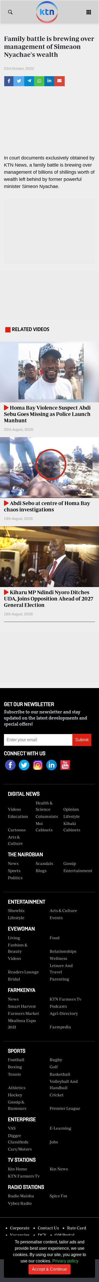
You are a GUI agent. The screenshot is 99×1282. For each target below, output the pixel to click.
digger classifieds (18, 1138)
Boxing (15, 1066)
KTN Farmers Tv (24, 1176)
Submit (81, 740)
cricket (57, 1094)
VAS (12, 1128)
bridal (14, 979)
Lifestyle (71, 816)
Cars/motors (20, 1149)
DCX (42, 1235)
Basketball (60, 1074)
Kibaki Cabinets (71, 826)
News (13, 863)
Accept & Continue (49, 1269)
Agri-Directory (64, 1013)
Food (54, 937)
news (13, 999)
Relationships (63, 951)
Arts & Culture (15, 840)
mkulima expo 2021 (22, 1023)
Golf (54, 1066)
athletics (16, 1087)
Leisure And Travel (61, 968)
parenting (59, 979)
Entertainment (75, 870)
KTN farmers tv (65, 999)
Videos (14, 958)
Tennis (14, 1074)
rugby (56, 1059)
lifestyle (16, 917)
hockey (15, 1094)
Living (14, 937)
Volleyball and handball (64, 1084)
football (16, 1059)
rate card (76, 1227)
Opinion (71, 809)
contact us (48, 1227)
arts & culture (63, 910)
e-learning (60, 1128)
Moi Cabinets (44, 826)
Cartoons (17, 829)
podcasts (58, 1006)
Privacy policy (65, 1261)
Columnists (47, 816)
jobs (54, 1141)
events (56, 917)
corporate (20, 1227)
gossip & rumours (17, 1105)
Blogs (41, 870)
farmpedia (60, 1026)
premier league (65, 1108)
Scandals (44, 863)
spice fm (58, 1195)
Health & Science (44, 806)
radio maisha (21, 1195)
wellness (58, 958)
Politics (15, 877)
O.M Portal (64, 1235)
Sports (14, 870)
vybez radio (20, 1203)
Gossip (69, 863)
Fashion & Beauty (17, 948)
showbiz (16, 910)
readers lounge (23, 971)
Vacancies (20, 1235)
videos (14, 809)
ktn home (17, 1168)
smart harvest (22, 1006)
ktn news (59, 1168)
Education (18, 816)
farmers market (23, 1013)
